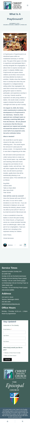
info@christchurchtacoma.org (11, 304)
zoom (24, 278)
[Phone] (23, 421)
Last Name (6, 335)
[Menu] (27, 5)
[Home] (7, 421)
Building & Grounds (8, 24)
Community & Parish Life (20, 24)
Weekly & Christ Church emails (12, 352)
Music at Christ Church (10, 355)
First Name (6, 341)
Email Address (7, 330)
